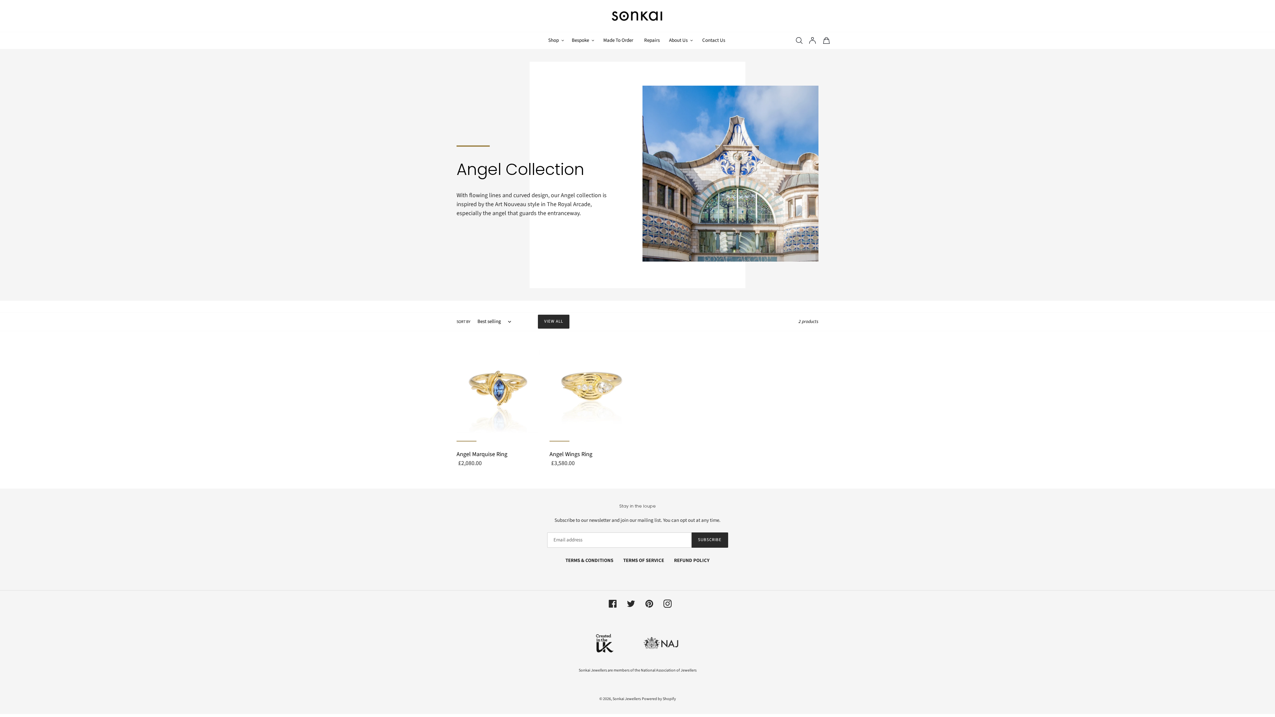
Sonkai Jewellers (627, 699)
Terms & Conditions (589, 560)
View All (553, 321)
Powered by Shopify (659, 699)
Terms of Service (643, 560)
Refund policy (692, 560)
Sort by (463, 322)
